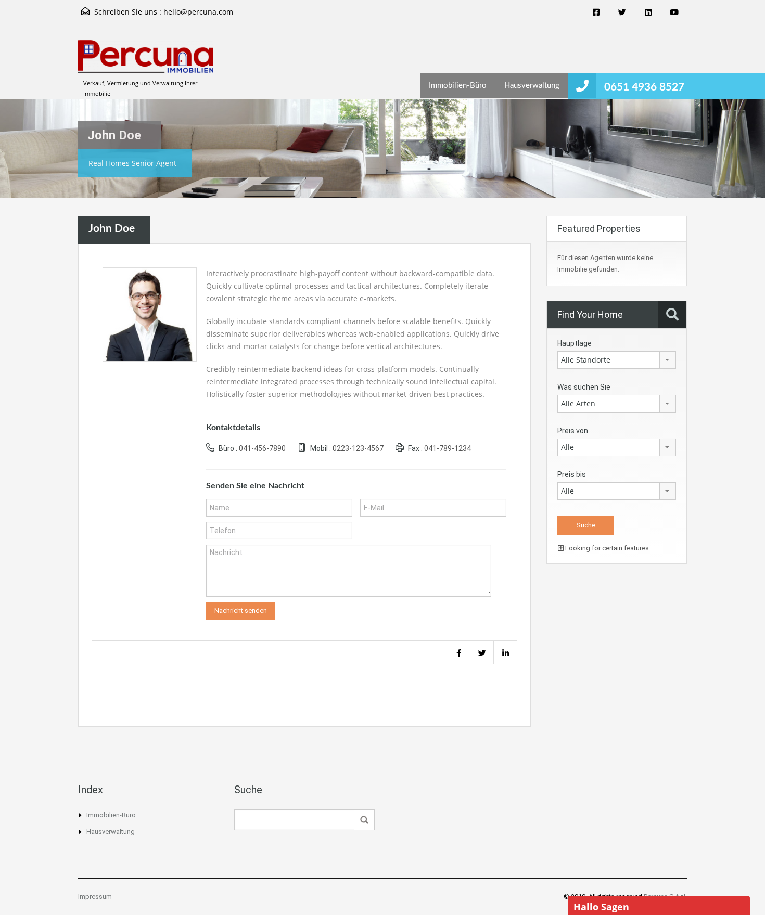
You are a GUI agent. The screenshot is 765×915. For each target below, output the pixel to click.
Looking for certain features (606, 548)
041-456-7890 (262, 448)
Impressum (95, 896)
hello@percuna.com (198, 12)
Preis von (572, 431)
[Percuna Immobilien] (145, 61)
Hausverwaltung (531, 85)
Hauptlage (574, 343)
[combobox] (616, 360)
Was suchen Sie (583, 387)
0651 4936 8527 (645, 87)
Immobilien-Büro (458, 85)
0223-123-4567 (358, 448)
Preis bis (571, 474)
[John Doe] (150, 313)
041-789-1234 (447, 448)
